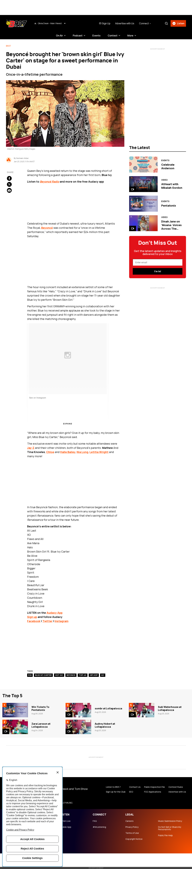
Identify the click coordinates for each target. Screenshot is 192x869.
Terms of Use (132, 833)
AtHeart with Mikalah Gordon (171, 185)
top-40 (82, 675)
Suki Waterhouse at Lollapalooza (170, 708)
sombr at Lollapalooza (108, 708)
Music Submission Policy (170, 821)
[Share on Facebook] (9, 178)
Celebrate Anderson (167, 166)
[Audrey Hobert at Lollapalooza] (78, 727)
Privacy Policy (131, 827)
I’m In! (157, 271)
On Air (59, 35)
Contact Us (135, 787)
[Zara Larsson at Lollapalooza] (15, 727)
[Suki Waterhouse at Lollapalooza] (141, 710)
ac (102, 675)
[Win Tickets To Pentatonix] (15, 710)
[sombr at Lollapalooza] (78, 710)
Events (96, 35)
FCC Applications (152, 792)
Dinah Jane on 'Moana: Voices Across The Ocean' (171, 227)
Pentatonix (168, 205)
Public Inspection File (154, 787)
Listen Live (65, 821)
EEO (131, 792)
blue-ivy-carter (43, 675)
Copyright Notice (133, 839)
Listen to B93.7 (113, 787)
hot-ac (59, 675)
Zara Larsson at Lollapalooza (41, 725)
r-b (30, 675)
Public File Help (165, 835)
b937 (8, 45)
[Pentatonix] (143, 204)
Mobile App (65, 827)
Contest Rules (175, 787)
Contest (112, 35)
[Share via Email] (9, 190)
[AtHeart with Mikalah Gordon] (143, 184)
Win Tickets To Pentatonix (40, 708)
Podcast (77, 35)
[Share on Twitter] (9, 184)
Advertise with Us (124, 23)
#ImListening (99, 827)
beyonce (71, 675)
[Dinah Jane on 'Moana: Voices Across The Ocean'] (143, 223)
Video (164, 180)
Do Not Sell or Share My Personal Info (169, 828)
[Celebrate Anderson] (143, 164)
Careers (129, 821)
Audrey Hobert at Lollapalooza (105, 725)
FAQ (95, 821)
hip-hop (94, 675)
